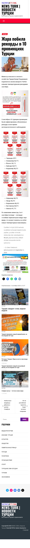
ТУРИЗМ (4, 473)
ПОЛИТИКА (5, 456)
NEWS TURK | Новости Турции (11, 9)
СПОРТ (4, 464)
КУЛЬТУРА (5, 439)
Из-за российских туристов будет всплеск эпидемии (22, 406)
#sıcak (6, 238)
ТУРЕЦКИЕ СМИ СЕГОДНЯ (10, 468)
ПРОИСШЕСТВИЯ (7, 460)
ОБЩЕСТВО (5, 443)
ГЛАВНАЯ (25, 530)
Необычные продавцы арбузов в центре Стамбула (7, 405)
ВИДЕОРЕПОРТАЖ (7, 431)
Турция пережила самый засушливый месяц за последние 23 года (13, 366)
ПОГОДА (5, 34)
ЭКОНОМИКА (6, 477)
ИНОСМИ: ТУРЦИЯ (7, 435)
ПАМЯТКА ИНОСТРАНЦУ (9, 447)
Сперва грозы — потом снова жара (12, 391)
